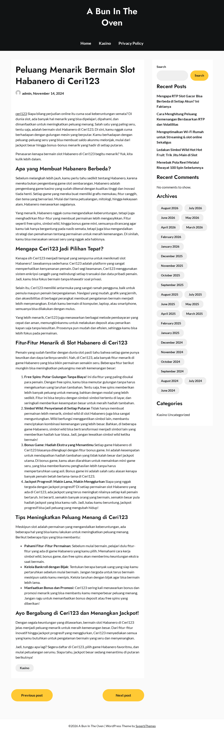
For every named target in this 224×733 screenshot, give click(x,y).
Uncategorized (179, 415)
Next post (123, 695)
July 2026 (195, 208)
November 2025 (172, 265)
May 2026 (192, 217)
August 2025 (169, 294)
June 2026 (168, 217)
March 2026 (194, 227)
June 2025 (168, 304)
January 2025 (170, 333)
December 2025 (172, 256)
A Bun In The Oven (112, 16)
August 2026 (169, 208)
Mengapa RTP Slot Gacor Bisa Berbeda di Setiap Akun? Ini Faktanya (179, 101)
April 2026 (168, 227)
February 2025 (171, 323)
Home (85, 43)
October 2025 (170, 275)
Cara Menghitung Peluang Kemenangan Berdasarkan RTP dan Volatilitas (181, 119)
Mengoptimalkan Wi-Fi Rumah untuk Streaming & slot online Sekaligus (180, 137)
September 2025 (172, 285)
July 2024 (195, 381)
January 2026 (170, 246)
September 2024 (172, 371)
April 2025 (168, 313)
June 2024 (168, 390)
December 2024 (172, 342)
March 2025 (194, 313)
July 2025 (195, 294)
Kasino (105, 43)
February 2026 (171, 237)
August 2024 (169, 381)
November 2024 (172, 352)
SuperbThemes (146, 726)
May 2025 (192, 304)
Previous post (32, 695)
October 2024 (170, 361)
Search (161, 67)
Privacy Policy (131, 43)
